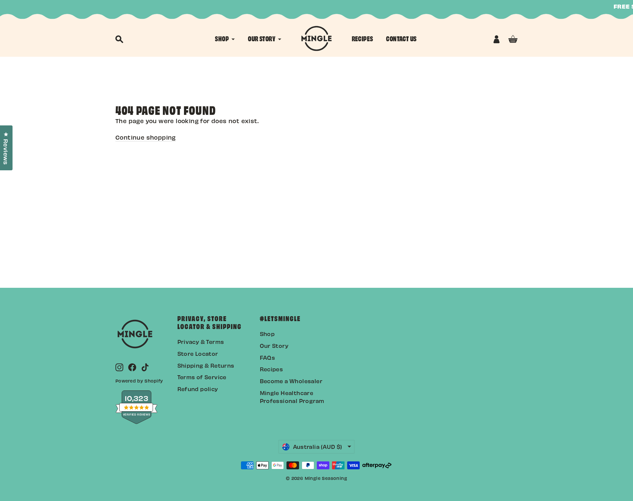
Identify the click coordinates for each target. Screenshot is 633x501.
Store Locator (197, 353)
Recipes (271, 369)
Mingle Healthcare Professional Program (292, 396)
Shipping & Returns (205, 365)
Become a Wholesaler (291, 381)
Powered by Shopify (139, 381)
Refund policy (197, 388)
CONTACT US (401, 38)
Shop (267, 333)
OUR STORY (262, 38)
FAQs (267, 357)
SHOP (222, 38)
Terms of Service (201, 377)
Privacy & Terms (200, 341)
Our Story (274, 345)
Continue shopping (145, 137)
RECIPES (362, 38)
